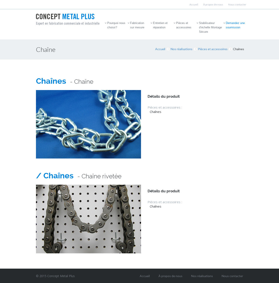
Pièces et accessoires (183, 25)
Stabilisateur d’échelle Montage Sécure (210, 27)
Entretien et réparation (160, 25)
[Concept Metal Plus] (67, 19)
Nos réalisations (181, 49)
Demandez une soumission (235, 25)
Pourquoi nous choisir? (116, 25)
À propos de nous (213, 4)
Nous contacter (237, 4)
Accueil (193, 4)
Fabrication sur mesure (137, 25)
